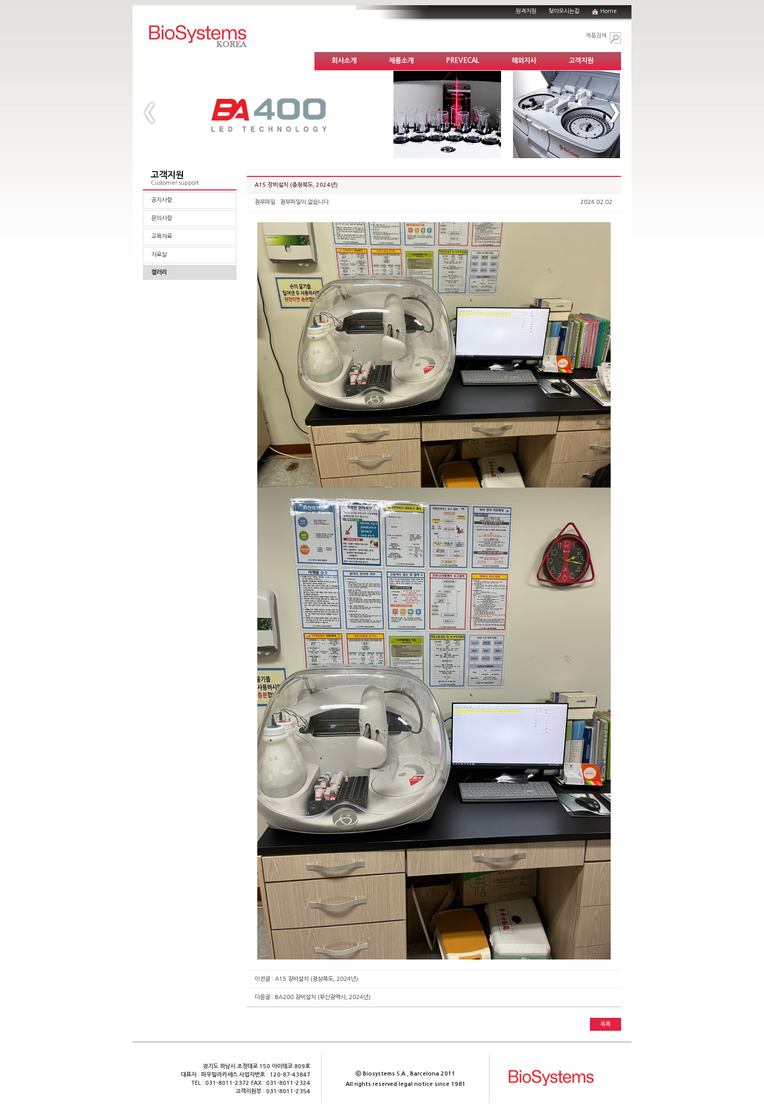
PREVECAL (462, 60)
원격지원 (526, 11)
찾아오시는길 (563, 11)
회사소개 (344, 60)
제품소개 (401, 60)
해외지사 (523, 60)
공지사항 (161, 200)
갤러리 (159, 272)
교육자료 (161, 236)
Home (608, 11)
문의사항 (161, 218)
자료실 (159, 255)
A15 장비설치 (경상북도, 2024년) (316, 979)
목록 (605, 1024)
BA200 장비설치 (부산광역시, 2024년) (323, 997)
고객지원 (581, 60)
